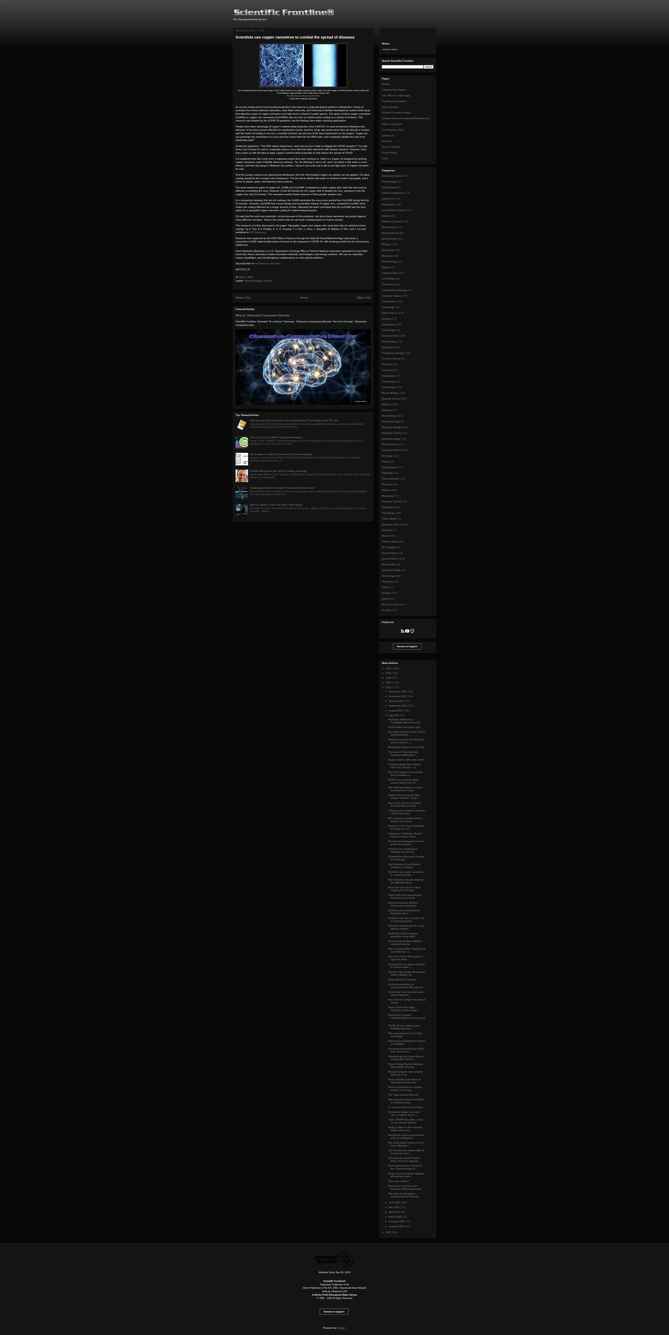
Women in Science (392, 604)
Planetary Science (392, 501)
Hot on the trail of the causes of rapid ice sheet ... (405, 958)
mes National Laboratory (267, 263)
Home (304, 297)
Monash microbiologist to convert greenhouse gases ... (406, 843)
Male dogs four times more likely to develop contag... (406, 1101)
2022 (389, 687)
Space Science (390, 558)
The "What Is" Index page (396, 95)
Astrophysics (389, 204)
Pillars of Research (392, 124)
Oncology (387, 455)
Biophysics (388, 255)
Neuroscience (389, 444)
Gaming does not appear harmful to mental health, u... (406, 966)
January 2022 (397, 1226)
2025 (389, 673)
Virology (267, 280)
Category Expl (389, 272)
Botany (386, 267)
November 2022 (398, 696)
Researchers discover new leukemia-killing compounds (404, 1187)
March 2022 (396, 1216)
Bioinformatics (389, 238)
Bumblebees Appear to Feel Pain (406, 747)
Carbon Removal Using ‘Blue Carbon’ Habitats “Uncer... (404, 796)
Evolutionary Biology (393, 353)
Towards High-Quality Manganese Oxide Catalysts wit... (406, 973)
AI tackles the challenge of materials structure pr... (402, 850)
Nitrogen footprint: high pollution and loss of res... (405, 1073)
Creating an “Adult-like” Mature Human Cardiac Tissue (405, 835)
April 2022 (395, 1212)
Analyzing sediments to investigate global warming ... (405, 721)
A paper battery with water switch (406, 759)
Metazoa (386, 410)
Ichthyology (388, 381)
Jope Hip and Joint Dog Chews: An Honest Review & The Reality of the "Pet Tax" (294, 420)
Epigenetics (388, 347)
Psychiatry (387, 507)
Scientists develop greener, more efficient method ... (406, 927)
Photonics (387, 484)
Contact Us (388, 135)
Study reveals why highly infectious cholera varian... (404, 1009)
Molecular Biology (391, 427)
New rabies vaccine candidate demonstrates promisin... (404, 804)
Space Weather (390, 107)
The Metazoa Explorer (394, 101)
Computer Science (392, 295)
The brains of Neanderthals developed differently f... (403, 753)
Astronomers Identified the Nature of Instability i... (406, 1042)
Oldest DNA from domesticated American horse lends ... (405, 896)
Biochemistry (389, 227)
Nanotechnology (253, 280)
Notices (386, 84)
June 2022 (395, 1202)
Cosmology (388, 307)
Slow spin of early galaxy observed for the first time (403, 1195)
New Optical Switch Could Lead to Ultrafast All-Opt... (406, 733)
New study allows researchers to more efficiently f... (406, 1144)
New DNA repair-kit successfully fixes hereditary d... (405, 773)
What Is (386, 598)
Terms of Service (391, 146)
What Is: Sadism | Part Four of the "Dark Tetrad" (276, 504)
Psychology (388, 513)
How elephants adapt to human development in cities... (405, 789)
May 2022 (394, 1207)
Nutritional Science (392, 450)
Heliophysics (389, 375)
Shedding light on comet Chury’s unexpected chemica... (406, 1058)
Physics (386, 490)
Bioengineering (390, 233)
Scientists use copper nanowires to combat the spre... (406, 873)
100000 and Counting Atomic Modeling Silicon (404, 912)
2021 (389, 1232)
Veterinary (387, 581)
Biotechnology (389, 261)
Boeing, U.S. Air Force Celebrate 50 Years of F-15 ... (406, 827)
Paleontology (389, 467)
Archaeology (389, 187)
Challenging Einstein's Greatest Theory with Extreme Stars (282, 487)
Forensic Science (391, 358)
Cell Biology (388, 278)
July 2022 (394, 715)
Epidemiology (389, 341)
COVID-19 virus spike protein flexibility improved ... (404, 1027)
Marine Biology (390, 393)
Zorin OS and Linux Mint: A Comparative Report (276, 437)
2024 (389, 677)
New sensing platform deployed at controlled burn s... (406, 950)
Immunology (388, 387)
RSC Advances (257, 232)
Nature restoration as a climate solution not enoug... (405, 1088)
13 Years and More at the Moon (405, 1107)
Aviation (386, 215)
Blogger (341, 1327)
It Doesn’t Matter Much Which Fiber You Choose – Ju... (404, 766)
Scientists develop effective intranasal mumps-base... (403, 904)
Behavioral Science (392, 221)
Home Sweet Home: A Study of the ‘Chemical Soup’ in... (405, 1167)
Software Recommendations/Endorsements (406, 118)
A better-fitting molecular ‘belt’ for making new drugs (278, 471)
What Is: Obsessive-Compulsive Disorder (263, 315)
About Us (387, 141)
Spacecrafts (388, 564)
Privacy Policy (389, 152)
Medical (386, 404)
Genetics (387, 364)
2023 (389, 682)
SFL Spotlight (389, 547)
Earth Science (389, 313)
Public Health (389, 518)
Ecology (386, 318)
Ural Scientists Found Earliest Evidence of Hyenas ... (404, 866)
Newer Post (243, 297)
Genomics (387, 370)
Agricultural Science (393, 175)
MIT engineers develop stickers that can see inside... (405, 820)
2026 (389, 668)
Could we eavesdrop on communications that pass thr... (406, 986)
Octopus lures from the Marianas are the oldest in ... (406, 741)
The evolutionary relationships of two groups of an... (406, 1152)
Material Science (391, 398)
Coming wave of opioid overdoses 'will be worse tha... (406, 812)
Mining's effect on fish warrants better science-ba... (405, 1129)
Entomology (388, 330)
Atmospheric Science (393, 210)
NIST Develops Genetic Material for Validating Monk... (405, 881)
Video (385, 587)
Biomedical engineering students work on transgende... (406, 1136)
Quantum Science (392, 524)
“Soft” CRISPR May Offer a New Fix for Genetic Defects (405, 1121)
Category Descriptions (394, 89)
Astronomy (388, 198)
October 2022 (397, 701)
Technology (388, 575)
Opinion (386, 461)
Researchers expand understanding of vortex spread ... (406, 1018)
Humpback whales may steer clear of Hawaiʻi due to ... (404, 1113)
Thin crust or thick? (398, 1181)
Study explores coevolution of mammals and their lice (404, 1081)
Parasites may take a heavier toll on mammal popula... (406, 919)
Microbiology (389, 415)
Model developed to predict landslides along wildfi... (403, 935)
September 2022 (398, 705)
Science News (389, 541)
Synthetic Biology (391, 570)
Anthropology (389, 181)
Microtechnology (391, 421)
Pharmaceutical (390, 478)
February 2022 (397, 1221)
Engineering (388, 324)
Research (387, 530)
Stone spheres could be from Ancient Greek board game (281, 454)
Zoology (386, 610)
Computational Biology (394, 290)
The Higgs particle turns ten (403, 1094)
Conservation (389, 301)
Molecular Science (392, 433)
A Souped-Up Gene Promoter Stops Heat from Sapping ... (404, 1159)
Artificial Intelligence (393, 192)
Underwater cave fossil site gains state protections (406, 993)
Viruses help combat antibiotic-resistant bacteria (405, 942)
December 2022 (398, 691)
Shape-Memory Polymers (402, 979)
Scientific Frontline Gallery (396, 112)
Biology (386, 244)
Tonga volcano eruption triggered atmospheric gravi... (406, 1175)
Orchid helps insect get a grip (404, 727)
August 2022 (396, 710)
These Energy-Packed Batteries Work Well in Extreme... (405, 1065)
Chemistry (387, 284)
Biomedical (388, 250)
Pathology (387, 472)
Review (386, 535)
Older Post (364, 297)
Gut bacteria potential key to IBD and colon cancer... (406, 1050)
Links (385, 158)
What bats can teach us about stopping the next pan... (404, 889)
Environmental (390, 335)
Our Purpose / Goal (392, 129)
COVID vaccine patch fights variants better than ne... (403, 781)
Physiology (388, 495)
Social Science (390, 553)
